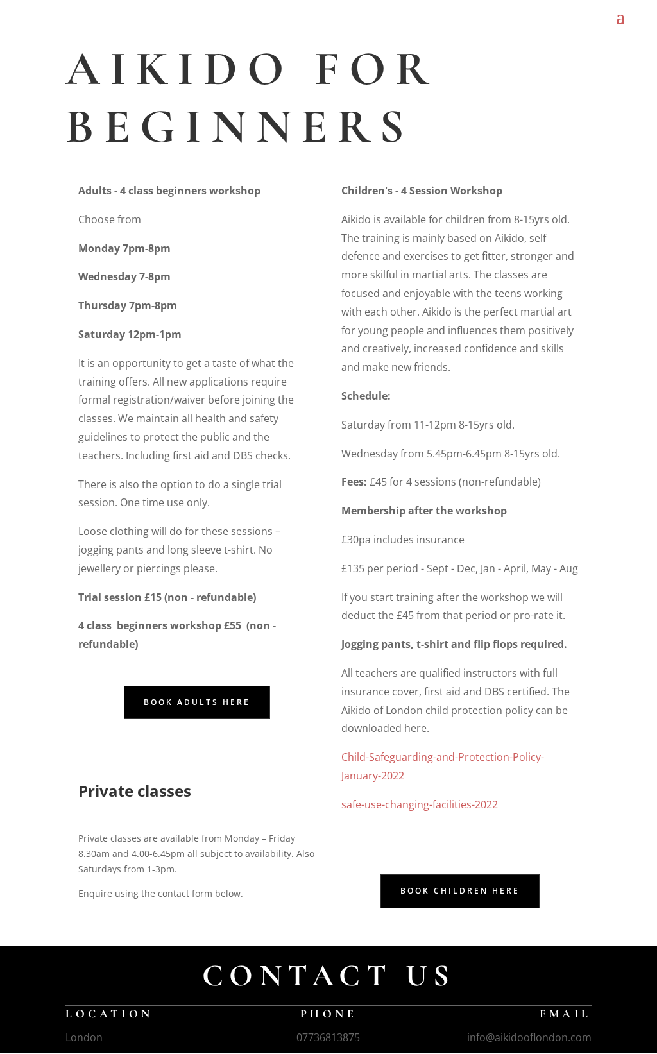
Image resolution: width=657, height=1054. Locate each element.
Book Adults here (197, 702)
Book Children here (460, 890)
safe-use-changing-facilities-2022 (419, 804)
